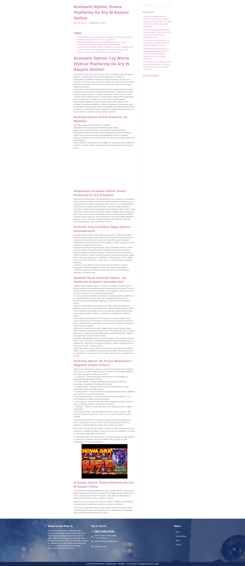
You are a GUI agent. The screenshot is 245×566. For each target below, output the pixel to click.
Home (178, 532)
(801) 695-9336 (104, 531)
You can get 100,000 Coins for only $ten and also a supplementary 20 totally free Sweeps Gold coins (156, 43)
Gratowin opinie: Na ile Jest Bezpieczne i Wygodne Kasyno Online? (103, 50)
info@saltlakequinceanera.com (106, 541)
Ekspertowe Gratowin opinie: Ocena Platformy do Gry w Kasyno (102, 42)
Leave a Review (100, 546)
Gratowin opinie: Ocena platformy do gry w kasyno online (99, 52)
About (178, 540)
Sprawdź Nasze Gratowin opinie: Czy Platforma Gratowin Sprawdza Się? (105, 47)
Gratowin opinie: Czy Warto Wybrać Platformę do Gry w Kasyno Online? (105, 37)
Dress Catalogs (181, 536)
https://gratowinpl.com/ (103, 414)
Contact (178, 544)
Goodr (156, 564)
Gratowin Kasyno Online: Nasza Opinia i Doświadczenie (99, 45)
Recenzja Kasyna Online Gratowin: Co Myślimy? (96, 40)
